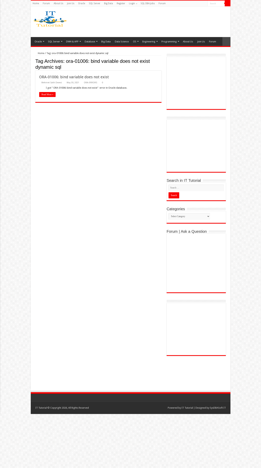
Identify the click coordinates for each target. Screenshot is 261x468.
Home (36, 3)
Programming (169, 41)
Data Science (122, 41)
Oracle (81, 3)
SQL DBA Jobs (148, 3)
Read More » (47, 94)
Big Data (108, 3)
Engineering (148, 41)
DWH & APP (72, 41)
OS (134, 41)
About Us (58, 3)
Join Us (70, 3)
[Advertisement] (161, 21)
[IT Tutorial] (50, 18)
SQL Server (94, 3)
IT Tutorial (187, 407)
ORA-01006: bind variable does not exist (74, 77)
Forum (46, 3)
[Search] (227, 3)
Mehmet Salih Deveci (51, 82)
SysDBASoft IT (218, 407)
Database (90, 41)
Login (132, 3)
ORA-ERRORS (90, 82)
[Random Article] (226, 41)
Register (121, 3)
